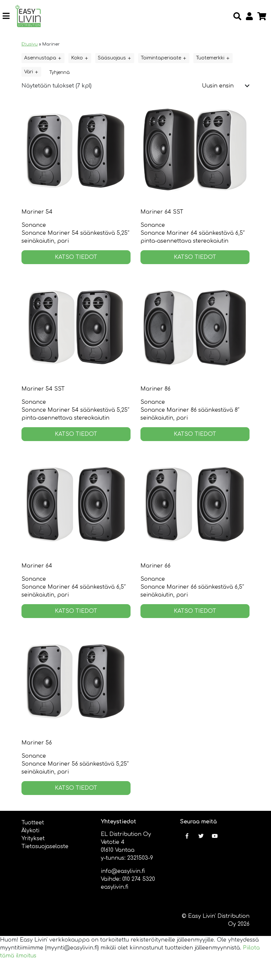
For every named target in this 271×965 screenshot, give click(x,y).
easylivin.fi (114, 887)
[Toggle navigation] (9, 16)
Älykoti (30, 831)
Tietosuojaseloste (44, 846)
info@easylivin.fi (123, 871)
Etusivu (29, 44)
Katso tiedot (76, 257)
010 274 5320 (138, 879)
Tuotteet (32, 823)
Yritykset (33, 839)
